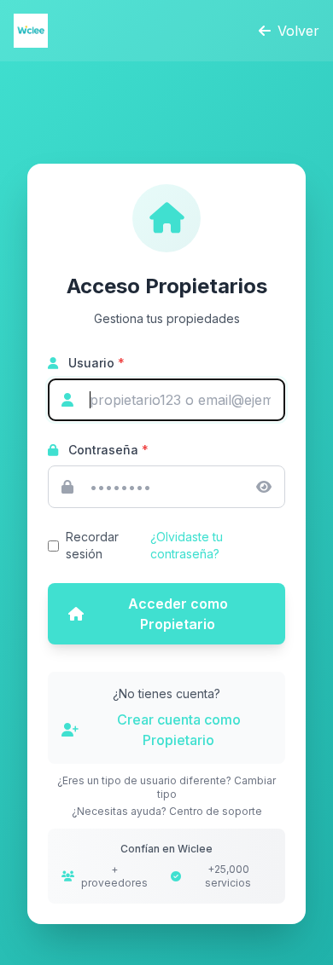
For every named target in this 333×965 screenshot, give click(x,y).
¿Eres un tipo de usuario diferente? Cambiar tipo (166, 787)
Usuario (95, 362)
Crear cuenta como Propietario (179, 729)
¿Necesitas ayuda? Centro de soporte (167, 811)
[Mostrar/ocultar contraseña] (264, 487)
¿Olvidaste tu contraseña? (186, 545)
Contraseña (107, 449)
